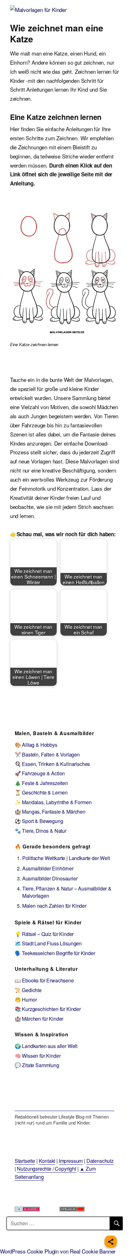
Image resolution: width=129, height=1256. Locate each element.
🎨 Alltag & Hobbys (36, 744)
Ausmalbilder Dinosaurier (50, 878)
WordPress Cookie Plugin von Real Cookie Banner (58, 1251)
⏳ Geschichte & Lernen (41, 792)
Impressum (71, 1160)
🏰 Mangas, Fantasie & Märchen (50, 811)
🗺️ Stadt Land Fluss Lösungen (48, 943)
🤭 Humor (26, 999)
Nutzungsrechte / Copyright (46, 1168)
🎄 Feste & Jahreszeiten (41, 783)
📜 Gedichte (28, 990)
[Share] (111, 1242)
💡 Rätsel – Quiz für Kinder (44, 934)
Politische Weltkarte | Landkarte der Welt (66, 858)
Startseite (25, 1160)
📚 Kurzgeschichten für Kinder (48, 1009)
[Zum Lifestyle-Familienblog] (65, 1094)
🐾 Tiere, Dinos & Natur (40, 830)
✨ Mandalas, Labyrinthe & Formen (53, 802)
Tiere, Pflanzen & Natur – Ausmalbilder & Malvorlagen (66, 892)
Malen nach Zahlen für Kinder (54, 905)
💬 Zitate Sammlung (37, 1065)
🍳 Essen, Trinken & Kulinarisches (52, 763)
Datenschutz (100, 1160)
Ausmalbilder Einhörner (48, 868)
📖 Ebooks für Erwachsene (44, 980)
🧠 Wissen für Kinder (38, 1055)
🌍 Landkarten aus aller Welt (46, 1046)
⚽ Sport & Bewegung (39, 821)
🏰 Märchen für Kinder (39, 1018)
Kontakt (47, 1160)
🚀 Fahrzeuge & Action (40, 773)
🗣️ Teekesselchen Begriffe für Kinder (55, 953)
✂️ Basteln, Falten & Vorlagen (47, 754)
